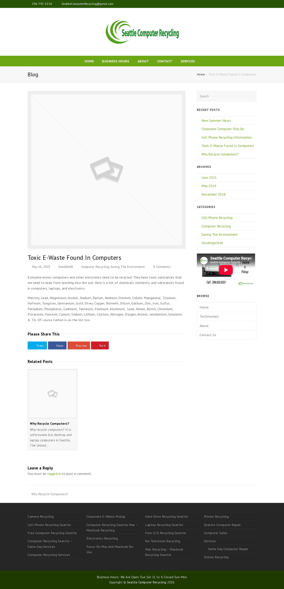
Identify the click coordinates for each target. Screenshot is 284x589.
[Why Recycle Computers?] (53, 394)
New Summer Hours (216, 120)
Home (201, 74)
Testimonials (209, 316)
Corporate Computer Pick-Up (222, 129)
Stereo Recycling (216, 557)
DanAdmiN (66, 267)
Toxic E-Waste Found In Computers (227, 146)
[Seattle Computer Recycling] (141, 31)
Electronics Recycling (102, 538)
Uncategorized (212, 243)
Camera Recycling (41, 516)
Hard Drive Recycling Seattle (166, 516)
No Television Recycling (162, 541)
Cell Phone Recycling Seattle (49, 525)
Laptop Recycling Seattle (164, 525)
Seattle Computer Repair (222, 525)
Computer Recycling (95, 267)
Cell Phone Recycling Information (226, 137)
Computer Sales (215, 533)
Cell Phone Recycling (216, 217)
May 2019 (208, 186)
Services (210, 541)
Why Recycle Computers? (49, 423)
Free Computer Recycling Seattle (52, 533)
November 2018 (213, 194)
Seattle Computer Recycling (146, 582)
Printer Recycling (216, 516)
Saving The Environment (128, 267)
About (204, 326)
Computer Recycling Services (49, 555)
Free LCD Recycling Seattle (165, 533)
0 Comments (161, 267)
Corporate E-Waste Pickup (105, 516)
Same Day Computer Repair (228, 549)
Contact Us (208, 335)
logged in (54, 473)
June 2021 (209, 177)
